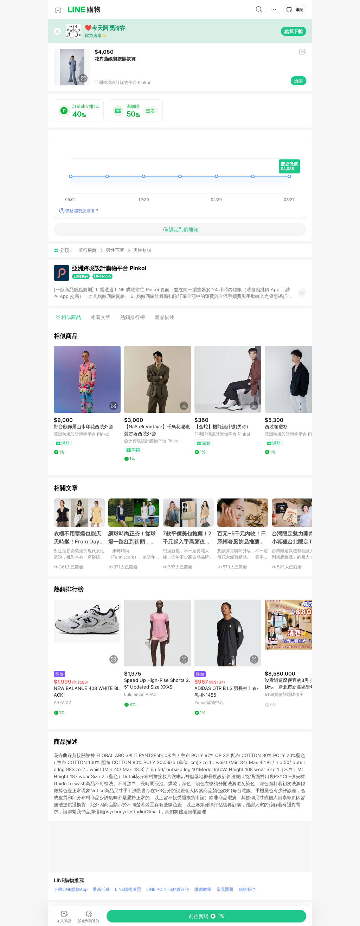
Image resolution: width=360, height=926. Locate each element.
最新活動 (101, 889)
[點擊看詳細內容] (87, 379)
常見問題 (225, 889)
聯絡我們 (247, 889)
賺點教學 (202, 889)
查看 (150, 110)
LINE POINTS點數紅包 (167, 889)
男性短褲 (142, 250)
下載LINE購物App (71, 889)
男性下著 (115, 250)
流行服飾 (87, 250)
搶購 (298, 81)
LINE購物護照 (128, 889)
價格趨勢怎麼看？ (82, 210)
